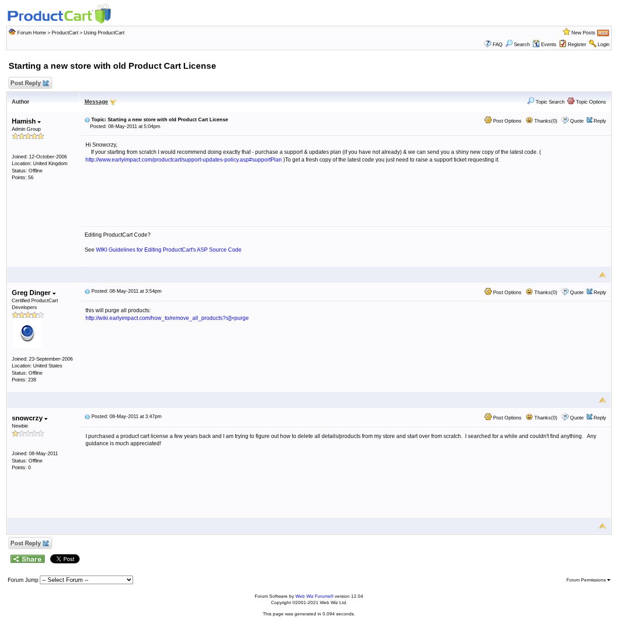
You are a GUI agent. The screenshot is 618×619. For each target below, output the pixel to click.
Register (577, 44)
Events (548, 44)
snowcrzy (28, 418)
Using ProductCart (104, 32)
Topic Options (590, 102)
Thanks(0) (545, 121)
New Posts (583, 32)
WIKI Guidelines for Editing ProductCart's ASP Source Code (169, 250)
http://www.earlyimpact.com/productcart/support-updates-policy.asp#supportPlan (184, 160)
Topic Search (549, 102)
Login (603, 44)
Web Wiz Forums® (314, 596)
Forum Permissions (586, 579)
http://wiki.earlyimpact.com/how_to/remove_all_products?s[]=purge (167, 318)
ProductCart (65, 32)
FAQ (498, 44)
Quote (577, 121)
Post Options (507, 121)
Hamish (25, 121)
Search (522, 44)
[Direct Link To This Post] (87, 119)
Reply (600, 121)
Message (96, 102)
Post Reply (26, 83)
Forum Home (31, 32)
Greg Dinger (32, 292)
